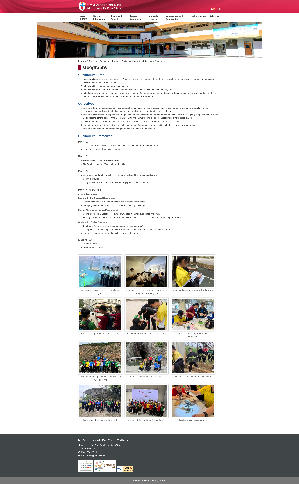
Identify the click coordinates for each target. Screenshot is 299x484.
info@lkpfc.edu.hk (97, 456)
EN (214, 9)
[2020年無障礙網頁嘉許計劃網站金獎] (85, 466)
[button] (100, 271)
